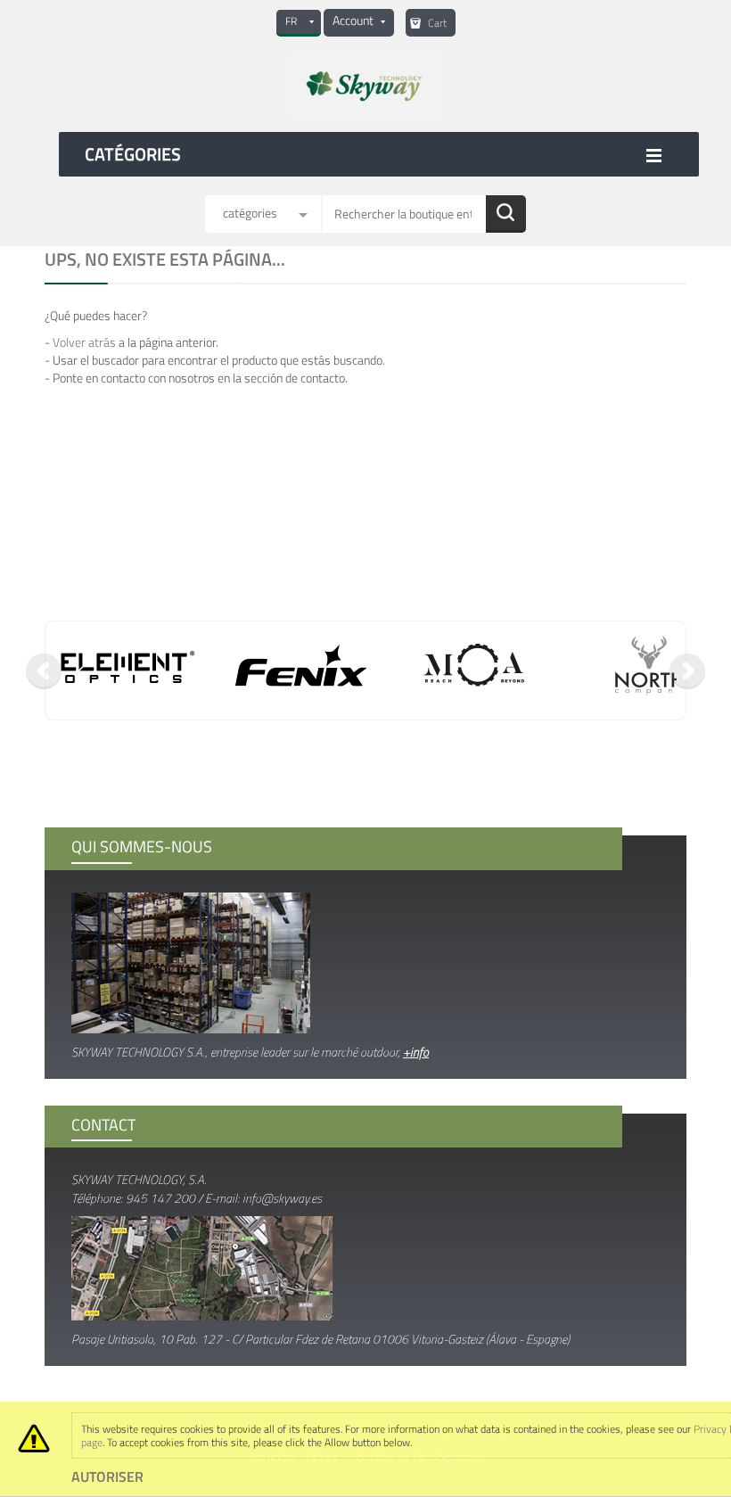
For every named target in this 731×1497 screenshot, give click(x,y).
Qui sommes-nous (141, 847)
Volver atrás (84, 342)
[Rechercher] (506, 214)
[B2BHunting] (365, 86)
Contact (103, 1125)
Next (687, 671)
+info (416, 1051)
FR (291, 20)
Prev (44, 671)
